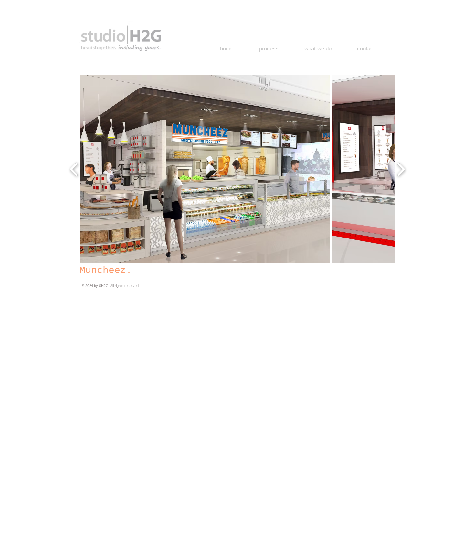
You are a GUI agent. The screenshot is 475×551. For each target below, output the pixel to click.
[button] (205, 169)
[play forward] (401, 169)
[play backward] (74, 169)
